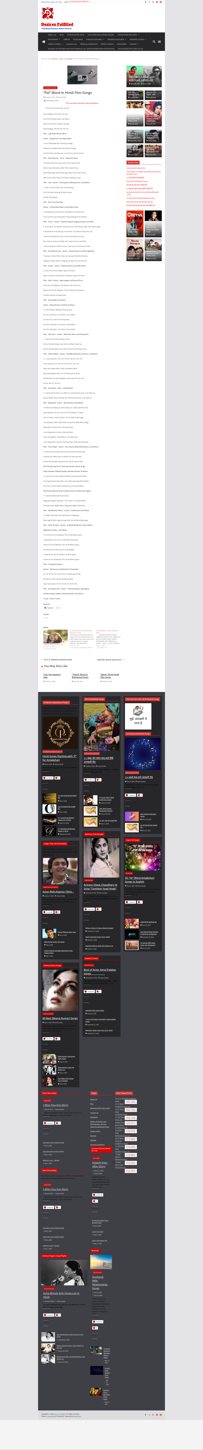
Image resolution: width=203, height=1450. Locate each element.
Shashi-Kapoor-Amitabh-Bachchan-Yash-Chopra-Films (58, 952)
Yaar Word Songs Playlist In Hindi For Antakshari (149, 933)
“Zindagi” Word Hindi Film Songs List (120, 1164)
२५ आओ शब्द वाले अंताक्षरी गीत (135, 175)
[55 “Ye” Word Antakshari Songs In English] (142, 857)
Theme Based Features (127, 34)
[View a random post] (159, 41)
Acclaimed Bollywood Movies (101, 34)
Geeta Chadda (62, 97)
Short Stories (54, 44)
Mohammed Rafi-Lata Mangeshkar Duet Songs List (71, 1358)
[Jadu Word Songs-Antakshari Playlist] (90, 811)
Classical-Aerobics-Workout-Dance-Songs (107, 1353)
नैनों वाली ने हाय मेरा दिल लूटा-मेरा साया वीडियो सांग (140, 203)
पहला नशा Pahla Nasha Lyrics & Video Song (152, 116)
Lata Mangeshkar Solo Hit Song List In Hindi (70, 1335)
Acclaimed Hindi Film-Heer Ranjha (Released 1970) (134, 132)
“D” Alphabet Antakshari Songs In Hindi (66, 830)
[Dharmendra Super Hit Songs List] (49, 1070)
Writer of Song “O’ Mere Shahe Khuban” (99, 928)
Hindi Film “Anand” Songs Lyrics (109, 659)
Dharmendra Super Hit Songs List (66, 1069)
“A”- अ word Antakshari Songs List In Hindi (66, 819)
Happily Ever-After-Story (100, 1164)
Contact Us (71, 44)
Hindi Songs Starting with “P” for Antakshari (60, 758)
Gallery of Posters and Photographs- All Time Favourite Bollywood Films (81, 48)
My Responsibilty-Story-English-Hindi (100, 1222)
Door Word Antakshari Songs (79, 2)
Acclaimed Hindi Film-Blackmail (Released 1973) (152, 133)
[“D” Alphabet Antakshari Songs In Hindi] (49, 831)
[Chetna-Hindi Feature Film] (134, 221)
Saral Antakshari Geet (132, 772)
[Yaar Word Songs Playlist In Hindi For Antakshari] (132, 934)
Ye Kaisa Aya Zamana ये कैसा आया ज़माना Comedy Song (133, 89)
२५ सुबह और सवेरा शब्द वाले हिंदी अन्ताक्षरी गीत (139, 186)
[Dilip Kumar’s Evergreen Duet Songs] (49, 1059)
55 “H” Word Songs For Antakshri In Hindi (121, 1141)
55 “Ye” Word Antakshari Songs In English (139, 879)
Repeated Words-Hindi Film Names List (99, 946)
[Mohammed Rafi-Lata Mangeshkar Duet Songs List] (48, 1359)
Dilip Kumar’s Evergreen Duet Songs (66, 1057)
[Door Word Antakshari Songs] (132, 817)
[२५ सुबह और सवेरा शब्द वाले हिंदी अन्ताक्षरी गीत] (101, 727)
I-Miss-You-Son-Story (55, 1105)
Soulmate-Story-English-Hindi (53, 1151)
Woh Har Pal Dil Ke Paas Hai (53, 644)
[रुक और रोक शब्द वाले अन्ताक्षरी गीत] (132, 828)
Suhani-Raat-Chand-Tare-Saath (107, 1372)
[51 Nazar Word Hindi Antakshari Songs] (90, 800)
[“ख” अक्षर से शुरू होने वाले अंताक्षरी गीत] (49, 798)
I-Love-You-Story (97, 1232)
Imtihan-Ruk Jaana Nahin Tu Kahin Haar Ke (121, 1125)
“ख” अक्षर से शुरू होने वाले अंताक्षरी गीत (67, 797)
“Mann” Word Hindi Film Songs (109, 676)
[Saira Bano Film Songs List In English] (49, 1081)
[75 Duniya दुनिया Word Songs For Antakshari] (132, 945)
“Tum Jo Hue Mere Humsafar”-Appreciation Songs (100, 1020)
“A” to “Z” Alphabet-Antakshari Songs (58, 659)
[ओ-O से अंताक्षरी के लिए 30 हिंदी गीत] (49, 809)
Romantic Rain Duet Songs (94, 1010)
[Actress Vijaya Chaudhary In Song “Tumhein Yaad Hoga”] (101, 858)
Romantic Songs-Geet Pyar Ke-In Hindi (98, 1030)
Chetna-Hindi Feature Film (135, 166)
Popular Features (94, 39)
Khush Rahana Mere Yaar (67, 932)
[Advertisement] (63, 1434)
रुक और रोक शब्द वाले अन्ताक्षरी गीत (137, 183)
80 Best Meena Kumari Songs (60, 1018)
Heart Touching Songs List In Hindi (97, 937)
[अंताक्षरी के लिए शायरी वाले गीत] (132, 923)
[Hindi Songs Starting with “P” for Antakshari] (60, 733)
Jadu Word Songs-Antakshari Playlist (139, 200)
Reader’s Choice (137, 39)
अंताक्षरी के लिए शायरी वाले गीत (148, 922)
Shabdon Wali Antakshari (92, 753)
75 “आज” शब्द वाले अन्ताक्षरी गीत (108, 821)
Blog (61, 34)
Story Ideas (47, 1100)
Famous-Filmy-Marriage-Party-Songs (106, 1394)
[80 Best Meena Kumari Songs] (60, 990)
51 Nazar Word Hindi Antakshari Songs (140, 196)
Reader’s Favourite (116, 39)
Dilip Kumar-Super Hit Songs (54, 942)
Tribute (66, 39)
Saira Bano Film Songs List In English (66, 1080)
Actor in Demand (48, 1013)
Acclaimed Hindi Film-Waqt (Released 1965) (152, 147)
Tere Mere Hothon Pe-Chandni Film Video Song (151, 89)
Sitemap (133, 44)
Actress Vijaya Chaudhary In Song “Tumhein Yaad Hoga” (100, 886)
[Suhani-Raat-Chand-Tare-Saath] (96, 1376)
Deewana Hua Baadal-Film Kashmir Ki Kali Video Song (152, 250)
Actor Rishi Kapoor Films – (58, 891)
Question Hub (88, 880)
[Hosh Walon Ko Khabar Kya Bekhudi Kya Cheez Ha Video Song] (153, 213)
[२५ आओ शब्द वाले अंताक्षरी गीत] (142, 754)
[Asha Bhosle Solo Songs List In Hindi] (64, 1272)
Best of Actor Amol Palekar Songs (100, 971)
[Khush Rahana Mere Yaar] (49, 933)
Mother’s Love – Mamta (51, 1160)
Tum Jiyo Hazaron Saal (52, 676)
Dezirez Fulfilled (57, 24)
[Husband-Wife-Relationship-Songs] (101, 1262)
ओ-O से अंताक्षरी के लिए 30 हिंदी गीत (66, 808)
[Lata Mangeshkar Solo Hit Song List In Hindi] (48, 1337)
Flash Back (78, 39)
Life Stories (96, 1158)
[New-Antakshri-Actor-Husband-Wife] (109, 639)
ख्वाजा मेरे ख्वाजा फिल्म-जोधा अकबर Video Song (133, 116)
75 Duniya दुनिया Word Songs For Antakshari (147, 944)
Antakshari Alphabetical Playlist (52, 751)
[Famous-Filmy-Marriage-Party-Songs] (96, 1397)
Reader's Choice (89, 965)
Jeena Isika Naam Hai (99, 1241)
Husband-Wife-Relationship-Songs (100, 1282)
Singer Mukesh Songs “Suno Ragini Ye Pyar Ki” (70, 1347)
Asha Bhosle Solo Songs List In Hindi (61, 1295)
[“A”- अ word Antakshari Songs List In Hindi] (49, 820)
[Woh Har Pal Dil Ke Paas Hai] (55, 637)
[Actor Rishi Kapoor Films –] (60, 871)
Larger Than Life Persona (50, 887)
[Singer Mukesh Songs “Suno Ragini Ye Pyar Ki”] (48, 1348)
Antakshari (53, 39)
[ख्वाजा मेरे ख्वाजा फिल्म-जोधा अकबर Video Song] (134, 102)
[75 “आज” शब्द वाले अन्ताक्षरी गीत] (90, 822)
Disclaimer (121, 44)
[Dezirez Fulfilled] (43, 41)
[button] (138, 34)
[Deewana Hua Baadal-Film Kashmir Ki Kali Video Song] (153, 243)
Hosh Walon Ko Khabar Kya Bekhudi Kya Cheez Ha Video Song (152, 225)
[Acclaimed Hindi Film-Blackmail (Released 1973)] (83, 639)
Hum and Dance (97, 1272)
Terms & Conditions (89, 44)
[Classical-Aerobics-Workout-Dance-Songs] (96, 1355)
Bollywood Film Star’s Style (130, 48)
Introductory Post (75, 34)
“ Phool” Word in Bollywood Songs (80, 676)
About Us (52, 34)
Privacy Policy (107, 44)
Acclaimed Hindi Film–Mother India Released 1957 (134, 146)
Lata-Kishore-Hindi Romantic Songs (140, 76)
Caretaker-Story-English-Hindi (53, 1143)
